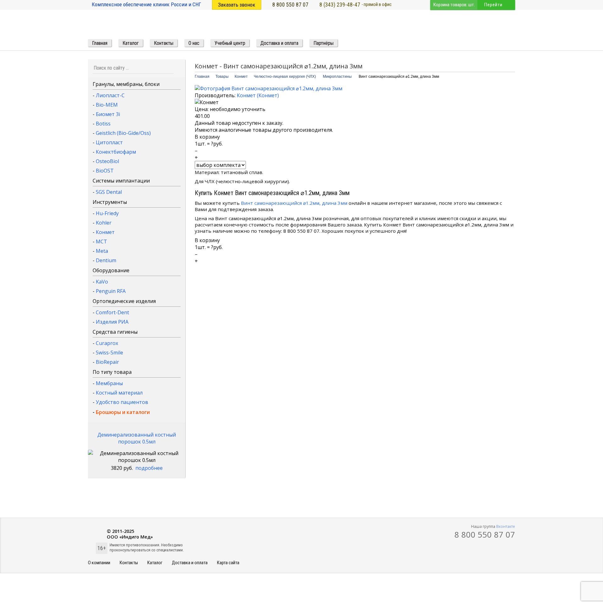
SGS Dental (109, 191)
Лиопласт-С (110, 95)
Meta (102, 250)
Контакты (129, 562)
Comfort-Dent (112, 312)
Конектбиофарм (116, 151)
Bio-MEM (107, 104)
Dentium (106, 260)
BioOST (105, 170)
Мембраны (109, 383)
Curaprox (107, 343)
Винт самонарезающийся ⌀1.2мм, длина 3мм (294, 203)
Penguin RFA (111, 291)
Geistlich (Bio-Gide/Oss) (123, 133)
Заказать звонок (236, 5)
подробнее (149, 467)
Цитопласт (109, 142)
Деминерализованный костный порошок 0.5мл (136, 438)
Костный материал (119, 392)
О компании (99, 562)
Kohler (103, 222)
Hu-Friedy (107, 213)
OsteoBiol (107, 161)
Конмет (105, 232)
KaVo (102, 281)
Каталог (154, 562)
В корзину (207, 136)
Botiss (103, 123)
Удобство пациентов (122, 402)
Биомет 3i (108, 114)
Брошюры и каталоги (123, 412)
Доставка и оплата (190, 562)
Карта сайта (228, 562)
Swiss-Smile (109, 352)
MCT (101, 241)
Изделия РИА (112, 321)
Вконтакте (505, 526)
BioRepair (107, 361)
